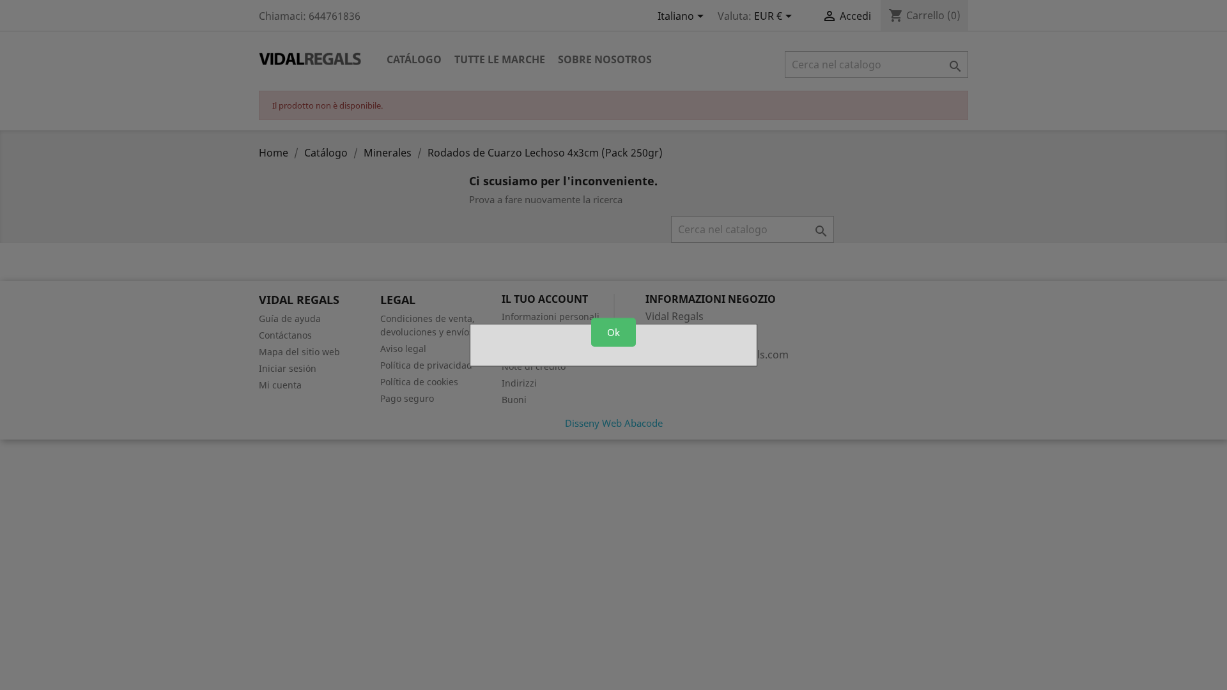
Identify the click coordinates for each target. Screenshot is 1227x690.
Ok (613, 332)
